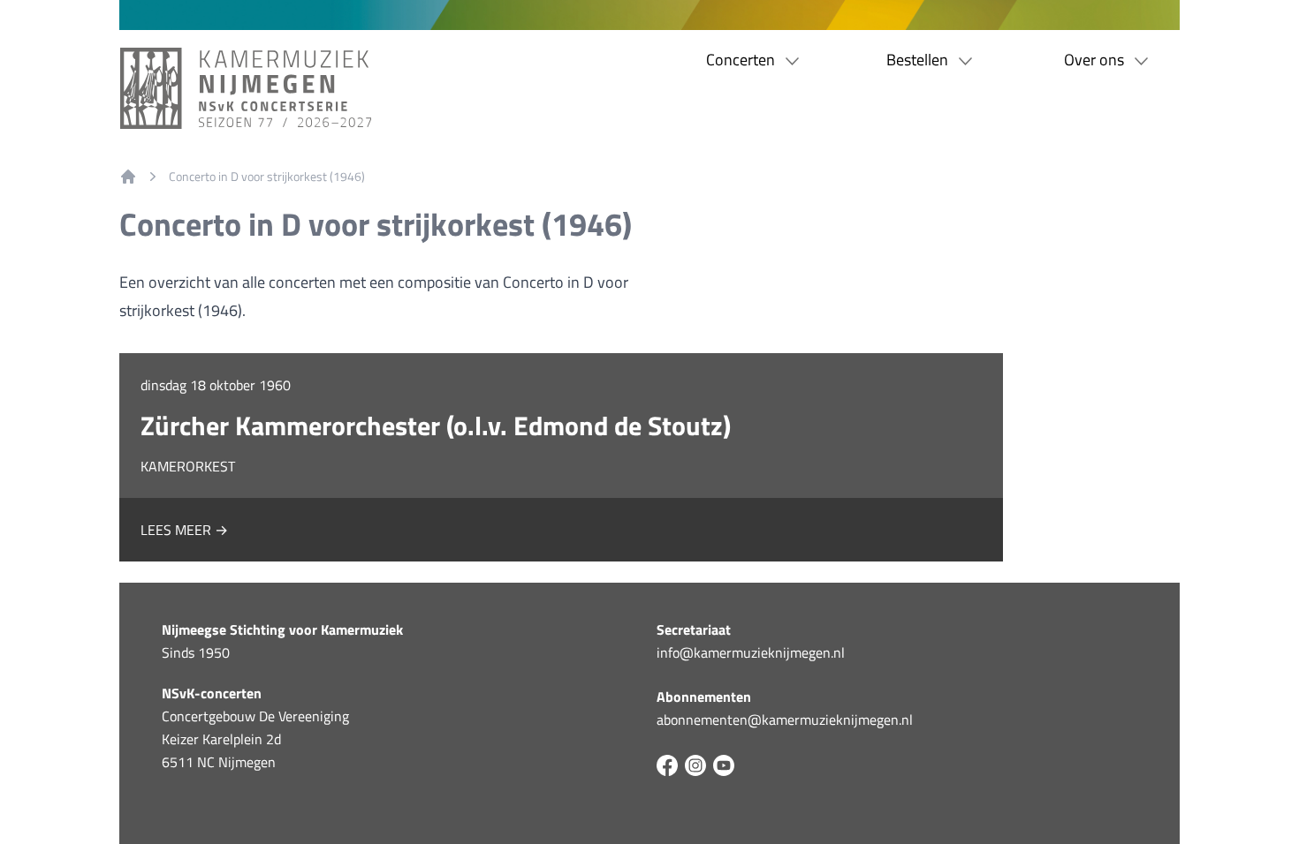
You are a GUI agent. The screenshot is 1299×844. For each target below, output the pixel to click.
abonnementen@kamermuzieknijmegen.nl (785, 719)
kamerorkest (188, 466)
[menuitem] (128, 176)
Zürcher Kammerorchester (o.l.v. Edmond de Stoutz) (436, 425)
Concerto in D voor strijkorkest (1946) (267, 176)
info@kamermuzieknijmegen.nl (751, 652)
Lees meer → (184, 529)
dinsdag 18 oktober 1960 (216, 385)
